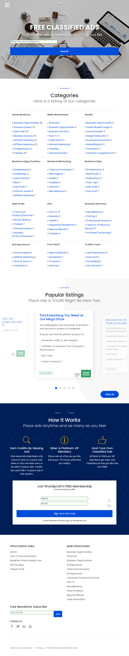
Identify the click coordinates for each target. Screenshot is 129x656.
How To (53, 135)
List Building (93, 261)
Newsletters (55, 257)
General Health (95, 131)
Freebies (18, 153)
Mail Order (19, 131)
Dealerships (20, 173)
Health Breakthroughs (98, 127)
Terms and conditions (21, 647)
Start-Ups (92, 182)
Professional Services (98, 140)
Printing (91, 216)
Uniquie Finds (17, 569)
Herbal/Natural (95, 144)
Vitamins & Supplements (100, 153)
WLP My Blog (17, 564)
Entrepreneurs (21, 148)
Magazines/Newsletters (62, 224)
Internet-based (22, 191)
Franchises (20, 265)
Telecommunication (60, 169)
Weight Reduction (96, 135)
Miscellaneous (57, 191)
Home (13, 552)
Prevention (92, 148)
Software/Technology (99, 232)
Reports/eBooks (57, 229)
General (53, 186)
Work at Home (22, 261)
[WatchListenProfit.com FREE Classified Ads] (64, 3)
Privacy (40, 647)
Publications (55, 140)
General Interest (23, 127)
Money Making (22, 219)
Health (52, 178)
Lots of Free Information (23, 556)
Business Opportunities (26, 122)
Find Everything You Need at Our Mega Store (61, 317)
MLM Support (56, 173)
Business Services (23, 135)
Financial (54, 122)
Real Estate (93, 173)
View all (109, 394)
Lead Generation (96, 252)
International (21, 178)
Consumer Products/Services (83, 577)
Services (53, 265)
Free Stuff (92, 191)
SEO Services (94, 265)
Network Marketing (24, 140)
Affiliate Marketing (24, 144)
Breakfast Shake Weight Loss (26, 560)
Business (54, 216)
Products (54, 261)
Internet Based (22, 252)
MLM (16, 182)
